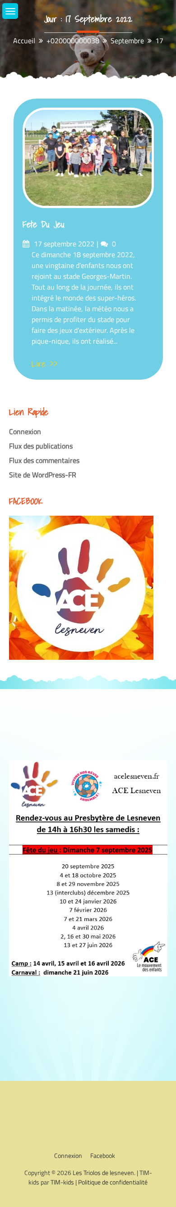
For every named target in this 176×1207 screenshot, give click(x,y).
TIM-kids (62, 1182)
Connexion (25, 431)
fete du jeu (44, 224)
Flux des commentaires (44, 460)
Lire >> (45, 364)
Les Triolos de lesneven (103, 1172)
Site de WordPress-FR (42, 474)
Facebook (102, 1155)
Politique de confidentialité (113, 1182)
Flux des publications (41, 445)
